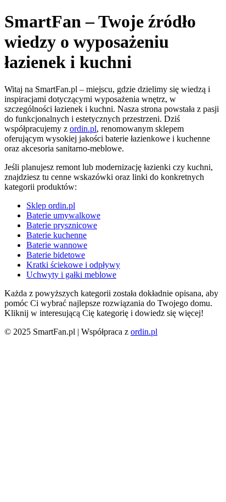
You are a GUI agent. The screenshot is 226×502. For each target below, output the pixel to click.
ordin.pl (83, 128)
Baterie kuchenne (56, 235)
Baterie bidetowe (55, 255)
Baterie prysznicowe (61, 225)
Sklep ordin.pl (50, 205)
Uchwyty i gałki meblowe (71, 274)
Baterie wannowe (56, 245)
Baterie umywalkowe (63, 215)
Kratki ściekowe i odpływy (73, 264)
